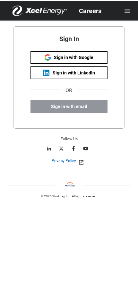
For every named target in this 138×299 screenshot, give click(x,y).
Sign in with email (69, 106)
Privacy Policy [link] (64, 160)
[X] (61, 148)
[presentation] (69, 160)
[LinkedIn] (49, 148)
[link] (79, 161)
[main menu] (127, 11)
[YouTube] (85, 148)
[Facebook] (73, 148)
